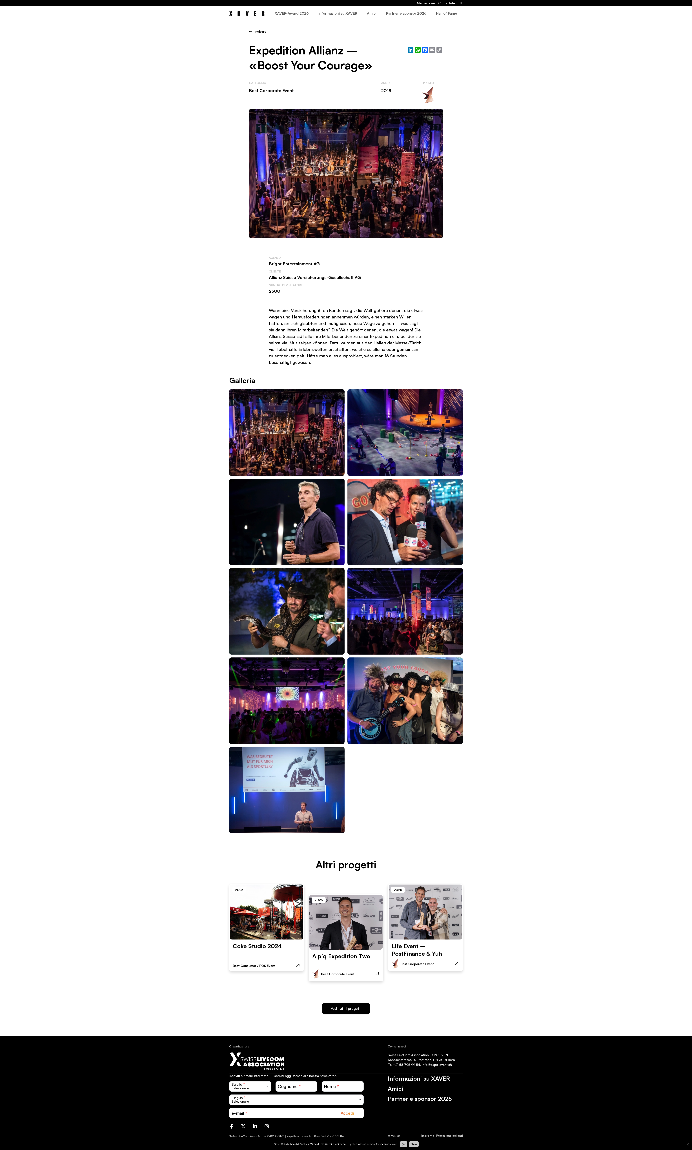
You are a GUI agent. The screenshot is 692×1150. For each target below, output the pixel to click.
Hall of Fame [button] (446, 13)
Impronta (427, 1135)
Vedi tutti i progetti (346, 1008)
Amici (371, 13)
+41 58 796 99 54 (406, 1065)
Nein (414, 1144)
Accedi (347, 1113)
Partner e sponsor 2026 (406, 13)
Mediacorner (426, 3)
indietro (260, 31)
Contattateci (447, 3)
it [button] (461, 3)
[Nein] (687, 1144)
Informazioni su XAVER (337, 13)
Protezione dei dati (449, 1135)
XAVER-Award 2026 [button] (292, 13)
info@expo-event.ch (437, 1065)
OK (404, 1144)
